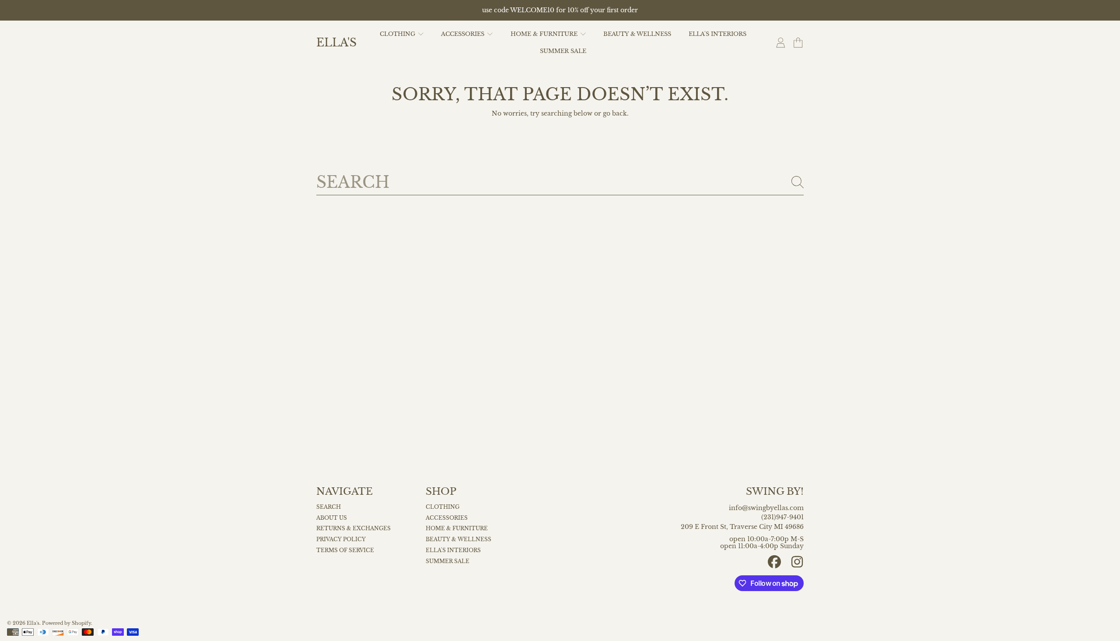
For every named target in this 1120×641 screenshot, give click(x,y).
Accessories (463, 34)
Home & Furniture (545, 34)
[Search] (797, 182)
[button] (798, 43)
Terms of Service (345, 550)
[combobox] (560, 182)
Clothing (398, 34)
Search (328, 507)
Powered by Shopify (66, 623)
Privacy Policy (341, 539)
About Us (331, 518)
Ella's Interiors (453, 550)
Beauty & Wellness (458, 539)
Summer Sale (447, 561)
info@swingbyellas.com (766, 508)
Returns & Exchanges (353, 528)
